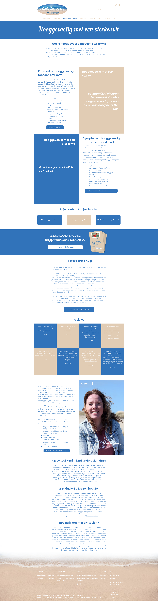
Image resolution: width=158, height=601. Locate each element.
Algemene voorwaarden (92, 598)
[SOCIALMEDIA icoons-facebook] (119, 5)
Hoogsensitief (114, 575)
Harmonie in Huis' (92, 516)
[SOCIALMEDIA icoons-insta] (116, 5)
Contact (103, 575)
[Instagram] (113, 597)
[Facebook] (116, 597)
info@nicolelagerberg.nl (50, 598)
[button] (100, 18)
